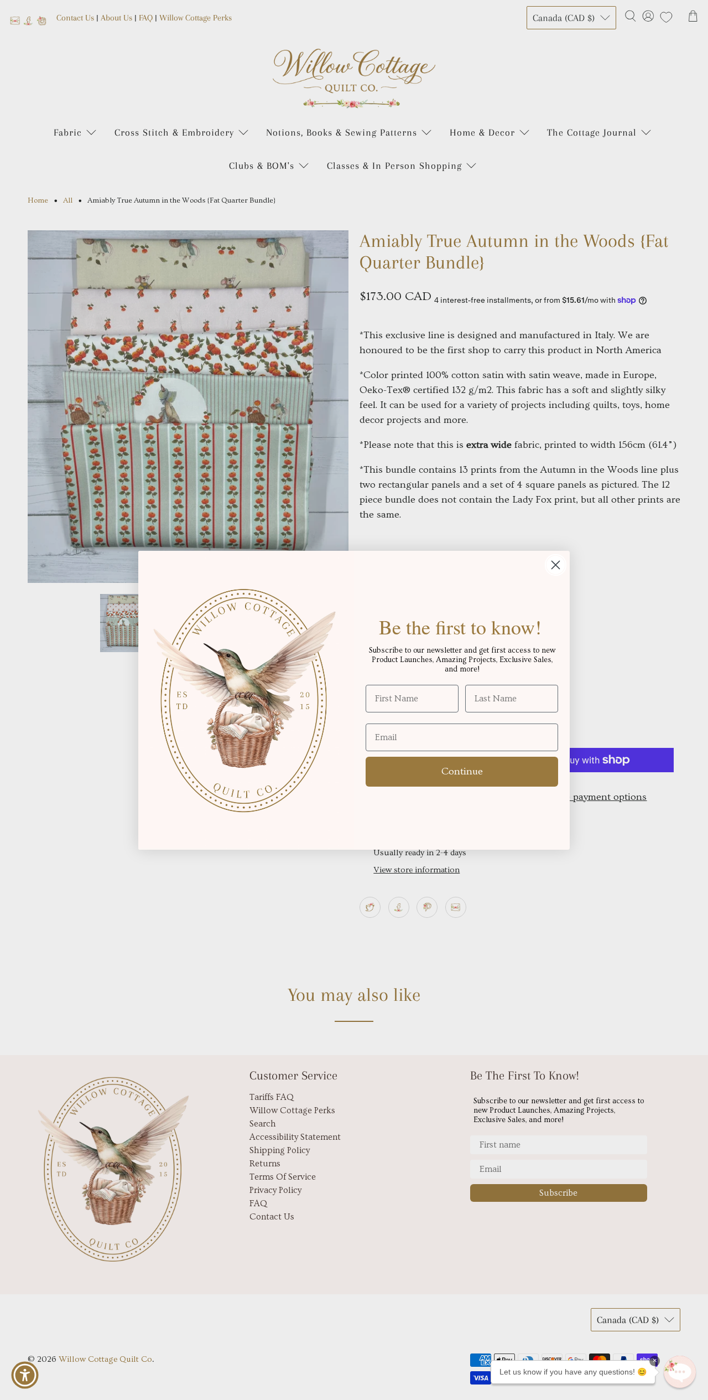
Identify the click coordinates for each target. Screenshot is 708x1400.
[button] (680, 1372)
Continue (462, 771)
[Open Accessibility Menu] (25, 1375)
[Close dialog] (555, 565)
